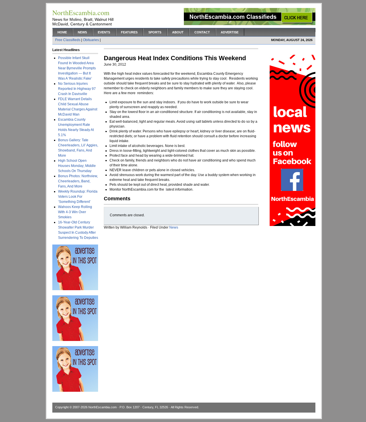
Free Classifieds (67, 40)
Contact (202, 32)
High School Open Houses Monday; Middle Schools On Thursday (77, 166)
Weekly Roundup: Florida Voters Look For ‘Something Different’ (78, 196)
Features (129, 32)
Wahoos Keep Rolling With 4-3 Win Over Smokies (75, 212)
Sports (154, 32)
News (82, 32)
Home (62, 32)
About (178, 32)
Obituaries (91, 40)
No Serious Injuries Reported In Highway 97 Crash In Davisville (77, 89)
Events (104, 32)
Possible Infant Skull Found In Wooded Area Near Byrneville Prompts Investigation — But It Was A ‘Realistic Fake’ (77, 68)
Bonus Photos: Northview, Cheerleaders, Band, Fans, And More (78, 181)
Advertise (229, 32)
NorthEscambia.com (102, 407)
